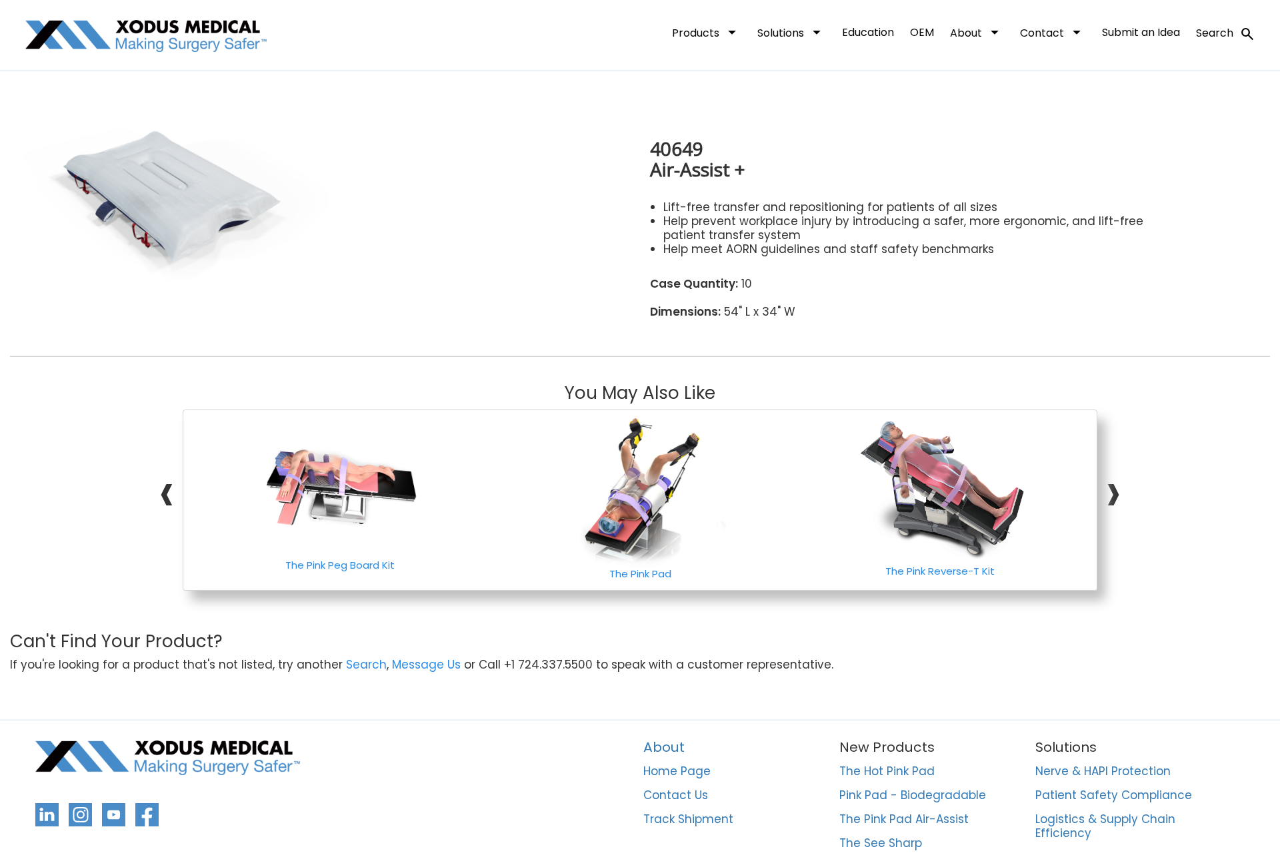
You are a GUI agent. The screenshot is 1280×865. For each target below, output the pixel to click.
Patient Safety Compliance (1113, 795)
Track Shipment (688, 819)
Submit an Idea (1141, 32)
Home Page (677, 771)
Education (868, 32)
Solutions (791, 32)
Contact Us (675, 795)
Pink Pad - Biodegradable (912, 795)
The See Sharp (880, 843)
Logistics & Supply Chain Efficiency (1105, 826)
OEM (922, 32)
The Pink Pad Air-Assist (904, 819)
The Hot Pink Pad (887, 771)
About (977, 32)
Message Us (426, 665)
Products (706, 32)
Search (1225, 34)
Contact (1053, 32)
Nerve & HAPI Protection (1103, 771)
